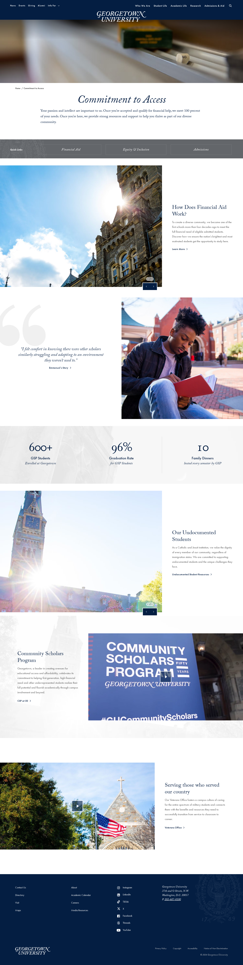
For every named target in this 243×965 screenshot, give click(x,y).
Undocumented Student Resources (190, 574)
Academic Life (179, 5)
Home (17, 88)
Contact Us (20, 887)
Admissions (201, 150)
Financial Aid (70, 150)
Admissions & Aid (214, 5)
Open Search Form (230, 5)
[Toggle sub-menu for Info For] (59, 5)
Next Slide (153, 286)
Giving (31, 5)
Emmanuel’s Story (58, 367)
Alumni (41, 5)
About (74, 887)
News (13, 5)
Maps (18, 910)
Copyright (177, 948)
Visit (17, 902)
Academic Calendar (81, 895)
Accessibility (192, 948)
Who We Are (142, 5)
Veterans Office (173, 827)
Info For (52, 5)
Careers (75, 902)
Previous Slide (146, 286)
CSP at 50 (22, 700)
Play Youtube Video (165, 677)
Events (22, 5)
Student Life (160, 5)
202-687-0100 (173, 899)
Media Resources (79, 910)
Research (195, 5)
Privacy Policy (160, 948)
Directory (19, 895)
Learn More (178, 249)
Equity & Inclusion (136, 150)
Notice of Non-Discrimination (216, 948)
